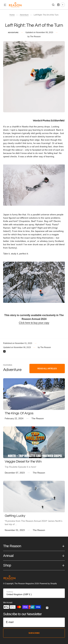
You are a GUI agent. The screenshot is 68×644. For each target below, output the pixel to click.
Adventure (24, 15)
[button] (5, 5)
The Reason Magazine (24, 583)
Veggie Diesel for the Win (23, 461)
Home (12, 15)
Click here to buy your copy (34, 322)
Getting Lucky (15, 516)
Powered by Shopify (48, 583)
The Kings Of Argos (19, 413)
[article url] (34, 394)
